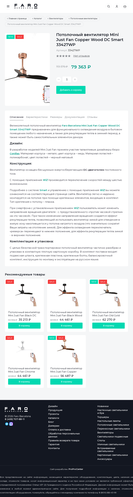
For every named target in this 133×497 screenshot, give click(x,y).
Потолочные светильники (113, 424)
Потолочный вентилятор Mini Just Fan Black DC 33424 (24, 315)
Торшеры (103, 417)
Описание (17, 117)
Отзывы (92, 117)
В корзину (24, 325)
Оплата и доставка (59, 429)
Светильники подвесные (112, 436)
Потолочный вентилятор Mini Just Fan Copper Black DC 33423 (66, 371)
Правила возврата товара (63, 440)
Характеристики (37, 117)
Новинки (103, 406)
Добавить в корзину (71, 89)
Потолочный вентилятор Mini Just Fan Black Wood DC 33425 (66, 315)
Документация (75, 117)
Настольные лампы (109, 420)
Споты (101, 440)
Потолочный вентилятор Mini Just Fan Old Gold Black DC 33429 (108, 315)
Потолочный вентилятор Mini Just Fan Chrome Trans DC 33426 (24, 371)
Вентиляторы (105, 432)
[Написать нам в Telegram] (7, 423)
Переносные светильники (113, 428)
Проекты (53, 414)
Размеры (56, 117)
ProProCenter (76, 469)
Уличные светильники (111, 444)
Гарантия (53, 444)
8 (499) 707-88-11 (15, 419)
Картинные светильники (112, 455)
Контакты (54, 448)
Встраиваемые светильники (106, 450)
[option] (27, 69)
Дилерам (53, 425)
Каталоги (53, 418)
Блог (51, 421)
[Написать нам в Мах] (11, 423)
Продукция (55, 410)
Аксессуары (104, 459)
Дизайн (53, 406)
